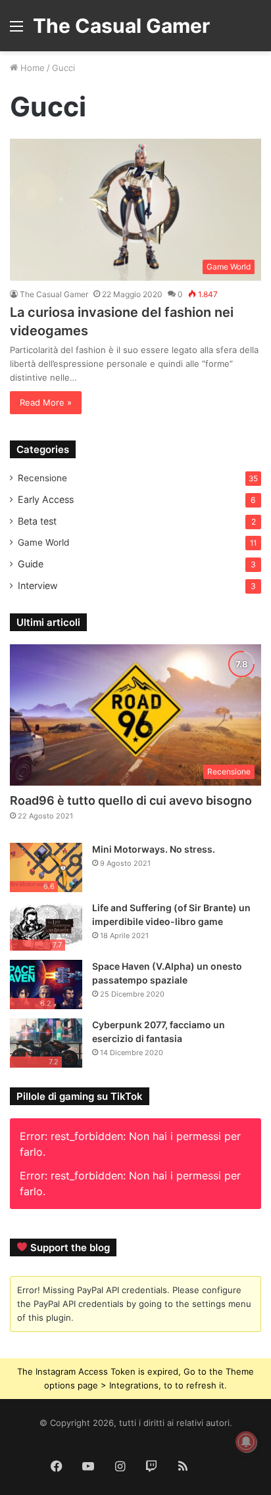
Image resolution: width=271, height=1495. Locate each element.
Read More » (46, 402)
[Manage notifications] (246, 1441)
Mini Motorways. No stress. (153, 849)
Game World (43, 542)
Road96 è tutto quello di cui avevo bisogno (131, 800)
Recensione (42, 478)
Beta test (37, 521)
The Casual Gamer (54, 294)
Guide (30, 563)
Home (31, 67)
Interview (38, 585)
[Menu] (16, 30)
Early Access (46, 499)
